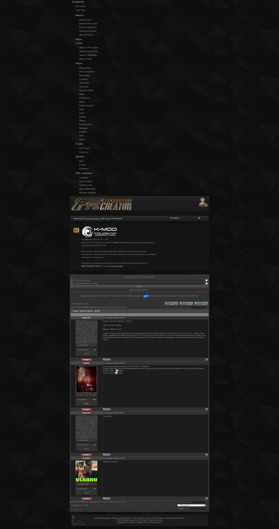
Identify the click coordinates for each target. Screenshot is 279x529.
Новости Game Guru (88, 27)
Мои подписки (103, 296)
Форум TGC (193, 296)
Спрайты (83, 132)
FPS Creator (81, 6)
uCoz (160, 520)
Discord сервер (85, 181)
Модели (82, 120)
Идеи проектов (95, 307)
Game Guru (80, 10)
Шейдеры (83, 128)
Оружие (82, 117)
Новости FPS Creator (88, 23)
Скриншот (83, 168)
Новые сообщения (88, 296)
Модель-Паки (85, 68)
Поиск (199, 218)
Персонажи (84, 83)
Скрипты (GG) (85, 124)
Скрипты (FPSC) (86, 90)
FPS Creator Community (127, 520)
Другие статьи (85, 59)
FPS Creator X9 (138, 518)
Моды (81, 94)
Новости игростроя (87, 31)
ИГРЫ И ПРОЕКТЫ (83, 307)
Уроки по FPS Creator (88, 47)
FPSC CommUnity (87, 71)
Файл (81, 161)
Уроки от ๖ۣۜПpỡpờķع (88, 55)
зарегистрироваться (93, 218)
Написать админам (87, 192)
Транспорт (83, 86)
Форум (72, 307)
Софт (81, 109)
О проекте (83, 177)
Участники (115, 296)
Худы (81, 135)
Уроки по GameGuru (103, 518)
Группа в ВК (182, 296)
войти (108, 218)
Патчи (82, 113)
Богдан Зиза (157, 522)
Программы (84, 75)
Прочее (82, 139)
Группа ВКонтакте (87, 189)
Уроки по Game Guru (88, 51)
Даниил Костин (143, 522)
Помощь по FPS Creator (175, 518)
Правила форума (134, 296)
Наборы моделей (86, 105)
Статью (82, 165)
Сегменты (83, 79)
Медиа (82, 101)
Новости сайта (85, 20)
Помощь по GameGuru (121, 518)
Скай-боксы (84, 98)
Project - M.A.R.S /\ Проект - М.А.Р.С (114, 307)
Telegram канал (85, 185)
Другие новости (86, 35)
